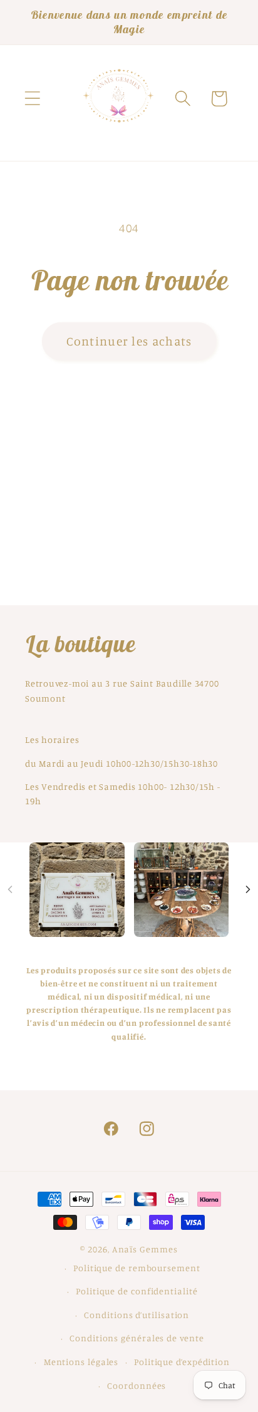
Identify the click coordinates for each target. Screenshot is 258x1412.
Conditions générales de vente (137, 1338)
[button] (32, 98)
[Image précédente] (10, 889)
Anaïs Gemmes (145, 1249)
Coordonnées (136, 1385)
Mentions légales (81, 1361)
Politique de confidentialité (136, 1291)
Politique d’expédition (182, 1361)
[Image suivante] (248, 889)
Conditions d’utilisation (136, 1314)
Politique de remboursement (136, 1267)
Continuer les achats (129, 341)
